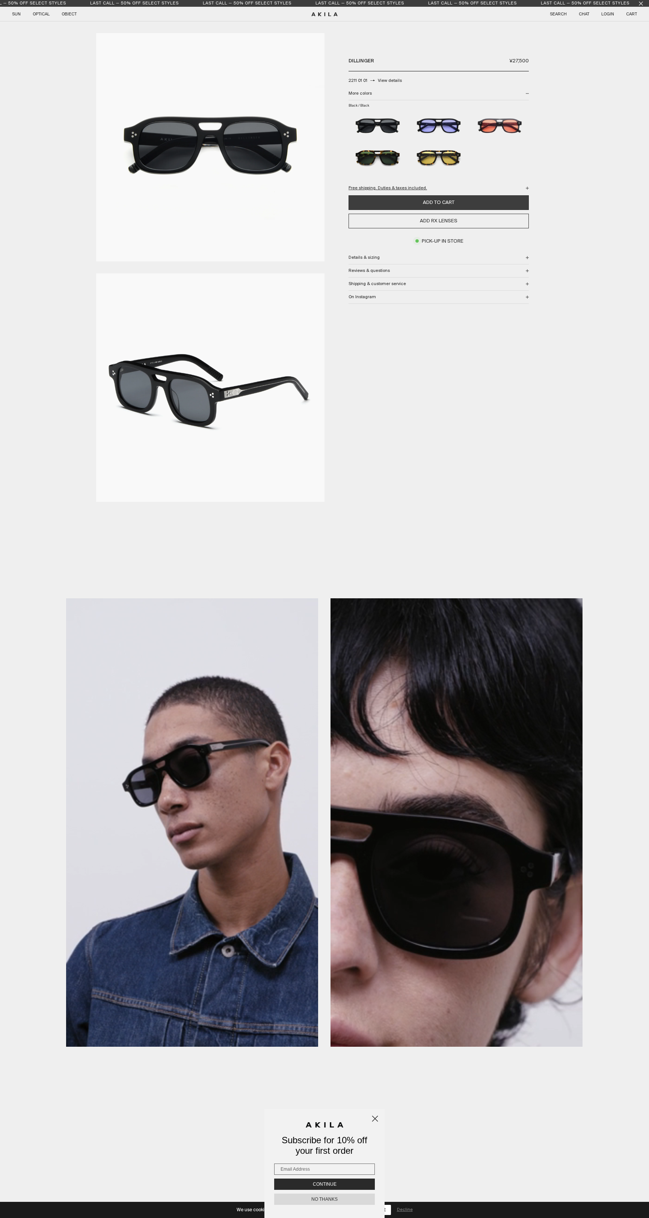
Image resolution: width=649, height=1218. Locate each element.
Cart (631, 14)
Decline (405, 1209)
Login (607, 14)
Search (558, 14)
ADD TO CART (438, 202)
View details (390, 80)
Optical (41, 14)
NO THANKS (324, 1199)
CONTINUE (325, 1184)
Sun (16, 14)
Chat (584, 14)
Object (69, 14)
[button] (192, 822)
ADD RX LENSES (438, 221)
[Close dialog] (375, 1118)
